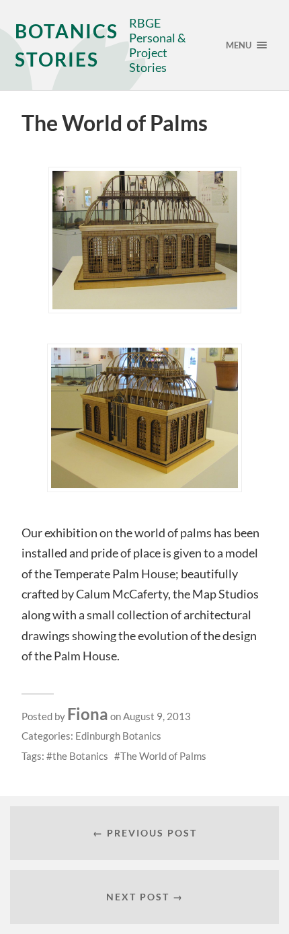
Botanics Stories (66, 45)
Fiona (87, 714)
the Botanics (80, 756)
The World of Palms (163, 756)
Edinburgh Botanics (118, 736)
